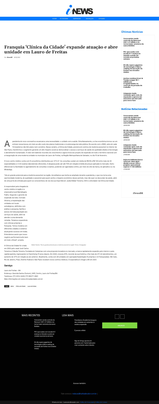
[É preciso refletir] (67, 333)
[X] (150, 2)
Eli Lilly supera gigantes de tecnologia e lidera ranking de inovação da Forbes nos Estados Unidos (132, 68)
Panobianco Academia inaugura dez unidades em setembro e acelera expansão (85, 322)
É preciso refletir (80, 330)
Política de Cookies (101, 402)
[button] (156, 2)
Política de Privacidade (87, 402)
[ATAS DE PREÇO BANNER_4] (43, 29)
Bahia (12, 286)
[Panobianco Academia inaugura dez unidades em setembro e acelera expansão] (67, 323)
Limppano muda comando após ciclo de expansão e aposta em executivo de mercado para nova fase (132, 96)
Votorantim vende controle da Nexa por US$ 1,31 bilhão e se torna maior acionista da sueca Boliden (133, 42)
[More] (115, 57)
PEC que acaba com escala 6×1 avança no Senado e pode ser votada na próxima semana (132, 55)
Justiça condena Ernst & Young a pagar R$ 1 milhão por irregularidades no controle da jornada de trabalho (133, 82)
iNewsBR (9, 57)
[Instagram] (145, 2)
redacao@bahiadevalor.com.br (84, 393)
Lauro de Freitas (31, 286)
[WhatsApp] (110, 57)
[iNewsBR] (138, 183)
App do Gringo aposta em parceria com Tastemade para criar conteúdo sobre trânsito (85, 343)
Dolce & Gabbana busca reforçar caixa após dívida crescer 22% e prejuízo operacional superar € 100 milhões (133, 163)
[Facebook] (140, 2)
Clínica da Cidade (20, 286)
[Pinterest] (106, 57)
